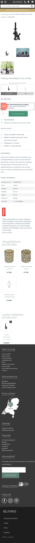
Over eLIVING (6, 354)
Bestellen (5, 381)
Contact (4, 370)
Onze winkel (6, 366)
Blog (3, 362)
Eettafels (5, 448)
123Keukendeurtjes (8, 430)
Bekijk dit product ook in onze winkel (17, 123)
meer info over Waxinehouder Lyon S (26, 262)
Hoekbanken (6, 444)
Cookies (6, 523)
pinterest (16, 500)
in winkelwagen (18, 114)
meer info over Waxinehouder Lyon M (9, 262)
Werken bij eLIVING (8, 364)
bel (25, 2)
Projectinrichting (7, 428)
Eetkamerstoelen (7, 450)
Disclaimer (7, 532)
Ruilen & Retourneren (9, 387)
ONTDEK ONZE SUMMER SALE (17, 10)
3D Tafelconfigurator (8, 440)
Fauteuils (5, 446)
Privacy (6, 527)
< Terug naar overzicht (7, 14)
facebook (4, 500)
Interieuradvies (6, 358)
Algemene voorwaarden (10, 518)
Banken (4, 442)
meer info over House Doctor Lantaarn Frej (9, 290)
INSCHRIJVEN (10, 475)
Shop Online (6, 356)
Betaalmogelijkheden (9, 383)
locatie (28, 2)
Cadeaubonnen (7, 360)
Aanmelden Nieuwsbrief (9, 368)
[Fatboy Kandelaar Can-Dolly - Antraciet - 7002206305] (17, 42)
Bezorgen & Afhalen (8, 385)
